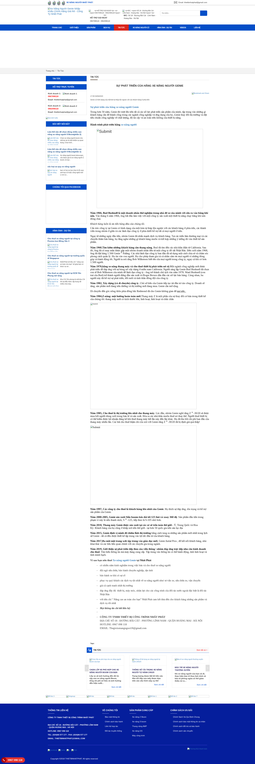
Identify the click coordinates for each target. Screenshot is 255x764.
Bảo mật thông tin (112, 717)
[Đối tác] (90, 696)
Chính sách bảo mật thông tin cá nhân (189, 721)
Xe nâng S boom (139, 721)
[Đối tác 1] (152, 696)
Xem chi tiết (116, 687)
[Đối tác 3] (50, 696)
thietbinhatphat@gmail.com (65, 100)
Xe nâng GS (137, 731)
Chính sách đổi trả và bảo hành (186, 726)
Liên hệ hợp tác (111, 726)
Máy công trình (138, 735)
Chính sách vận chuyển (183, 731)
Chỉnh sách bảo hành (114, 721)
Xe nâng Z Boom (139, 717)
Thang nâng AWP (139, 726)
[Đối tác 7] (193, 696)
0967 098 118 (15, 760)
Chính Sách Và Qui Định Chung (186, 717)
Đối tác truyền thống (113, 731)
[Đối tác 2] (173, 696)
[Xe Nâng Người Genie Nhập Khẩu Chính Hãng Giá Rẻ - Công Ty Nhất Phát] (66, 11)
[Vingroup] (70, 696)
